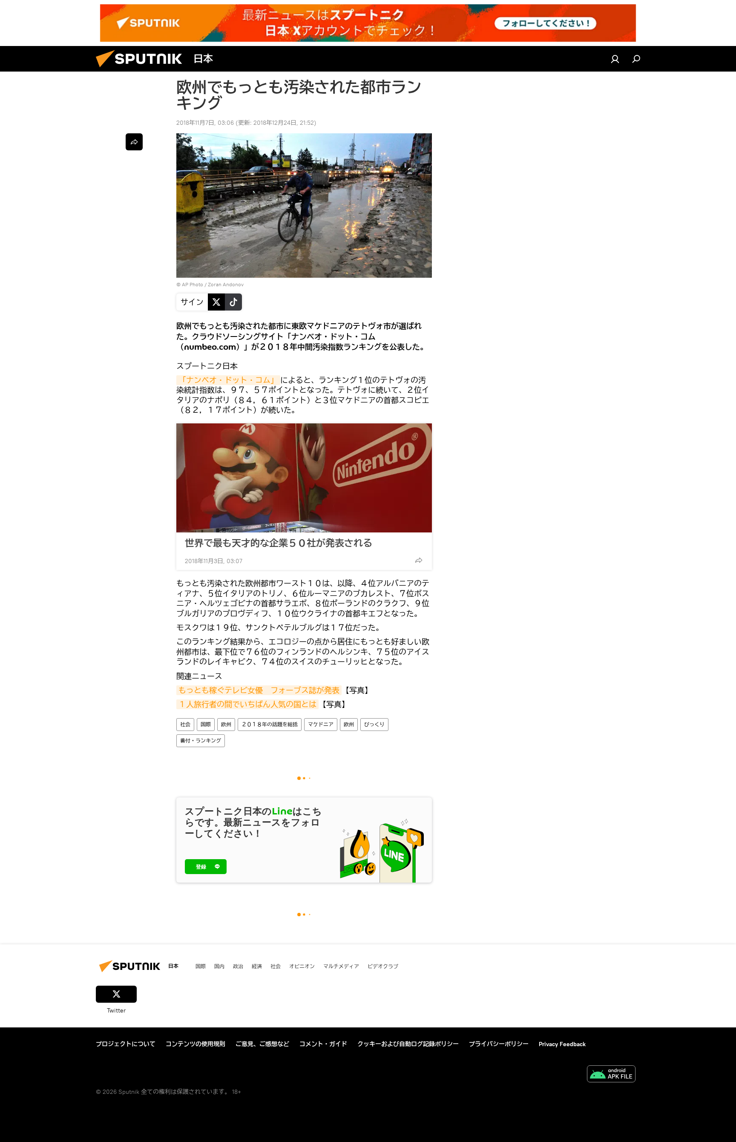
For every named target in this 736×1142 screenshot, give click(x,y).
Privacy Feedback (562, 1044)
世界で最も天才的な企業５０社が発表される (278, 543)
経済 (257, 966)
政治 (238, 966)
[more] (418, 560)
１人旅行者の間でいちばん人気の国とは (247, 704)
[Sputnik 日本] (142, 69)
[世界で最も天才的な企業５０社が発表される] (304, 477)
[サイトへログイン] (615, 58)
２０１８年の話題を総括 (270, 724)
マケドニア (321, 724)
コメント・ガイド (323, 1044)
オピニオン (302, 966)
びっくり (374, 724)
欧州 (226, 724)
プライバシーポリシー (499, 1044)
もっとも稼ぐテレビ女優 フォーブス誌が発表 (258, 690)
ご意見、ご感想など (262, 1044)
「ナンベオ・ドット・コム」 (228, 380)
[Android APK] (611, 1074)
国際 (206, 724)
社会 (185, 724)
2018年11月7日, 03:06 (205, 123)
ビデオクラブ (383, 966)
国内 (219, 966)
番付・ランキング (200, 740)
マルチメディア (341, 966)
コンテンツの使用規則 (195, 1044)
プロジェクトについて (125, 1044)
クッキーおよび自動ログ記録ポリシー (408, 1044)
